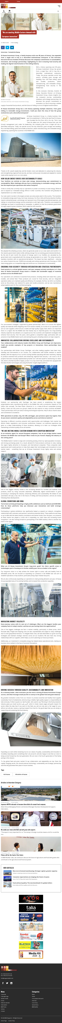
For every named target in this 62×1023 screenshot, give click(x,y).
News (33, 994)
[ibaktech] (31, 945)
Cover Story (35, 1002)
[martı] (31, 926)
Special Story (35, 1005)
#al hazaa (6, 774)
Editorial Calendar (5, 1002)
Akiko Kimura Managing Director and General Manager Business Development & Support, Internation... (28, 808)
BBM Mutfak (35, 1007)
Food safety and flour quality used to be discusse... (25, 885)
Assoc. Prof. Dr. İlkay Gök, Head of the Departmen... (25, 879)
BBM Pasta (3, 1007)
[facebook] (3, 984)
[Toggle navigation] (59, 6)
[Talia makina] (31, 908)
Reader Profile (4, 998)
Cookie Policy (11, 1020)
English (6, 1)
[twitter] (7, 984)
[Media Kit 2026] (31, 954)
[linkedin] (11, 984)
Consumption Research (37, 998)
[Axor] (31, 899)
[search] (58, 11)
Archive (3, 1009)
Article (33, 996)
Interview (34, 1000)
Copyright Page (4, 996)
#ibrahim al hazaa (21, 774)
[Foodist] (31, 936)
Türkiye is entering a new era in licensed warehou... (25, 873)
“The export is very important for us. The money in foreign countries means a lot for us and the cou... (30, 833)
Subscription (4, 1005)
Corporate (3, 994)
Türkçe (18, 1)
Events (2, 1000)
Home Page (4, 1020)
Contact (3, 1011)
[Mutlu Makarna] (31, 917)
